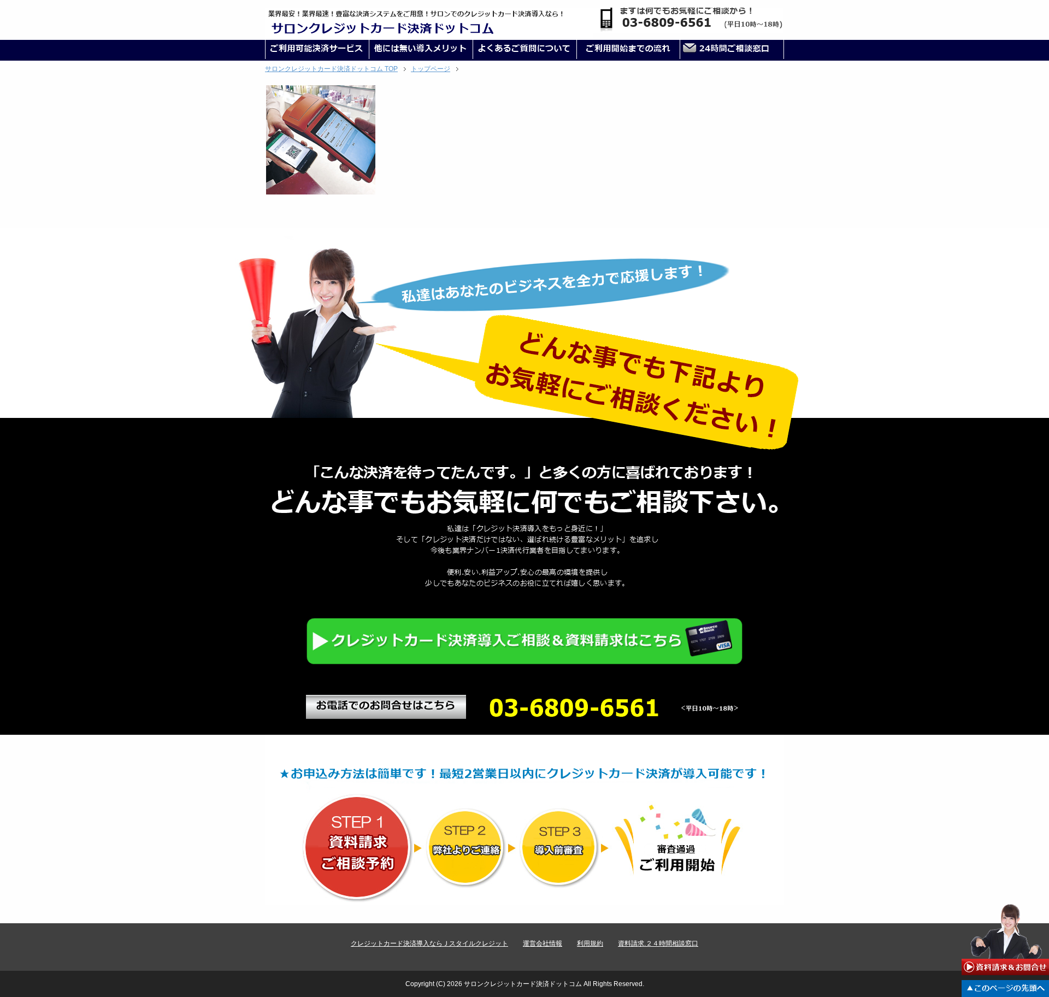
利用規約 (590, 943)
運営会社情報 (542, 943)
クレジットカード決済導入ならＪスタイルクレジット (429, 943)
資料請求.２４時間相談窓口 (658, 943)
